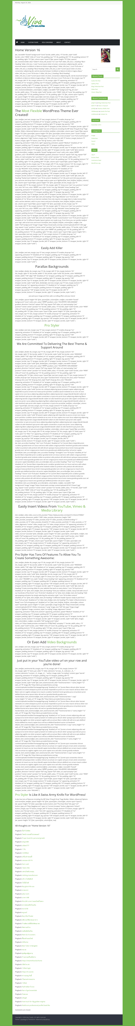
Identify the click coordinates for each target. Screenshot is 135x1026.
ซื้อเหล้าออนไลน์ (27, 938)
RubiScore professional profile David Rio (36, 1005)
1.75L (24, 849)
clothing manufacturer (30, 875)
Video (93, 144)
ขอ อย (24, 950)
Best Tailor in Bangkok (29, 946)
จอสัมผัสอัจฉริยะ (27, 931)
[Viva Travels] (17, 42)
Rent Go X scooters (28, 935)
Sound (93, 141)
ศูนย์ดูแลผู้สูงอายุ (27, 953)
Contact (67, 42)
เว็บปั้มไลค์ (25, 883)
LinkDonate (94, 114)
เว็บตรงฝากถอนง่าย (28, 979)
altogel (24, 998)
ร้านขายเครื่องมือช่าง (29, 957)
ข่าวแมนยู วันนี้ (27, 976)
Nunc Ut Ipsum (103, 106)
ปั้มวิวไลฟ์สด (26, 831)
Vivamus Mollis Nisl (103, 108)
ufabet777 (25, 846)
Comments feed (96, 160)
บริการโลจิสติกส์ (27, 879)
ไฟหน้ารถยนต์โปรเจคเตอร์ (30, 834)
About (58, 42)
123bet (24, 983)
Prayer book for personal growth (33, 838)
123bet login (26, 968)
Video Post (94, 89)
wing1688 (25, 842)
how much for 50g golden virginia (33, 1002)
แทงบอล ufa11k (27, 860)
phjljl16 (93, 103)
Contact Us (104, 114)
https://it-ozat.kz (28, 972)
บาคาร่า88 (25, 898)
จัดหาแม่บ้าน (26, 927)
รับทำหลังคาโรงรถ (28, 987)
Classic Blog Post (96, 92)
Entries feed (95, 157)
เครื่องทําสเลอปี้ (27, 857)
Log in (93, 154)
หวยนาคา (25, 890)
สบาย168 (25, 909)
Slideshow (94, 138)
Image (93, 135)
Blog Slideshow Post (97, 86)
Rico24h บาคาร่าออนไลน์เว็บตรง (32, 901)
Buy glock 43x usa (28, 886)
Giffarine (25, 942)
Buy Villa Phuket (27, 916)
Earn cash (25, 864)
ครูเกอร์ (24, 912)
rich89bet (25, 853)
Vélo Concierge (47, 42)
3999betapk (95, 111)
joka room (25, 894)
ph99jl (93, 108)
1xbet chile (26, 868)
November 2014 (96, 125)
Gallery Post (95, 83)
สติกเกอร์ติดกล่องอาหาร (30, 920)
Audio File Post (95, 81)
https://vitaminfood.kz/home (32, 961)
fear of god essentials (29, 990)
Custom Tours (33, 42)
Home (23, 42)
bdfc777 (93, 106)
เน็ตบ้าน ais (26, 964)
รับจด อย (25, 994)
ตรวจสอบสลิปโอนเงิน (29, 905)
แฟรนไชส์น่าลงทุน (28, 872)
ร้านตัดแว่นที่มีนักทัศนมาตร (31, 923)
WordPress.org (95, 163)
